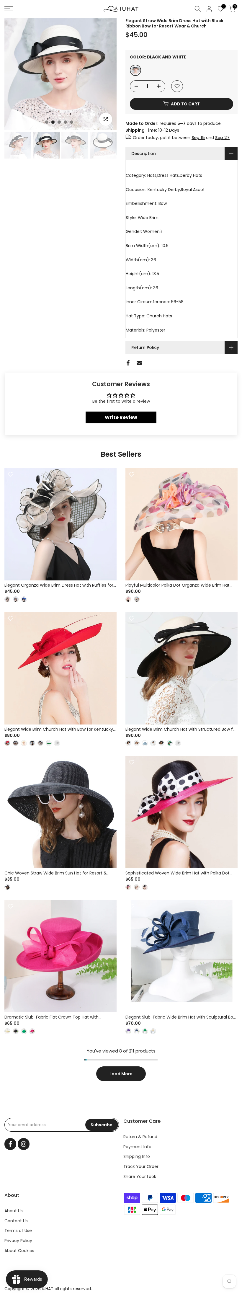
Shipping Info (136, 1156)
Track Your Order (140, 1166)
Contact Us (16, 1221)
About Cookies (19, 1251)
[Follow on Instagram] (24, 1144)
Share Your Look (139, 1176)
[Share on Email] (139, 362)
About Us (13, 1211)
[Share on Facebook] (128, 362)
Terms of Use (18, 1230)
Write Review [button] (121, 417)
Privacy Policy (18, 1241)
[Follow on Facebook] (10, 1144)
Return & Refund (140, 1137)
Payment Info (137, 1147)
